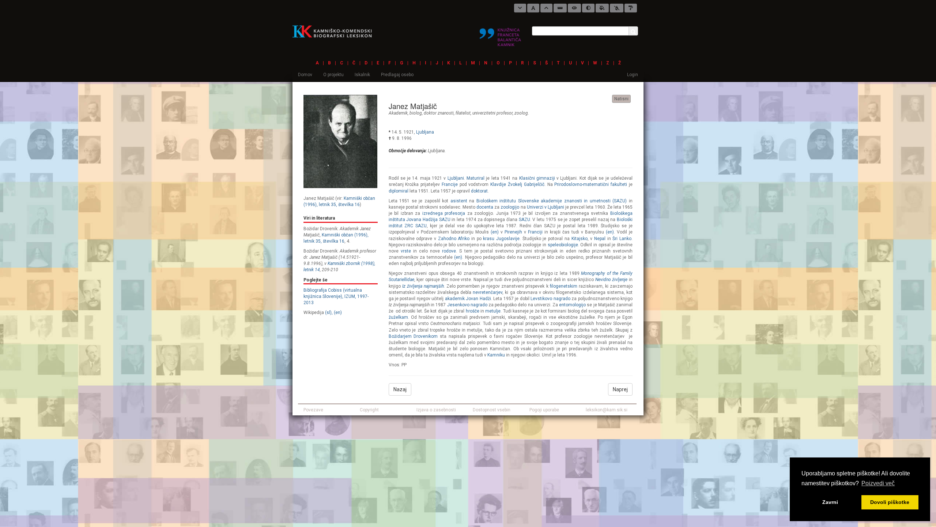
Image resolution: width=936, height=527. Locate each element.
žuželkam (398, 317)
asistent (458, 200)
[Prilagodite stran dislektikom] (588, 8)
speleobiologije (563, 244)
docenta (484, 207)
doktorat (479, 191)
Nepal (599, 238)
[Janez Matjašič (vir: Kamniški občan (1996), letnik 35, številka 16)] (340, 141)
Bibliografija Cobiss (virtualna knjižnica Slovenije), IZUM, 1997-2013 (336, 296)
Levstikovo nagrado (550, 298)
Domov (305, 74)
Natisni (621, 98)
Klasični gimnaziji (537, 178)
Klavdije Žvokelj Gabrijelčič (517, 184)
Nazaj (400, 389)
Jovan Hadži (478, 298)
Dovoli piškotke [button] (889, 502)
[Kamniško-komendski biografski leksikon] (335, 31)
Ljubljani (456, 178)
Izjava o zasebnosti (436, 409)
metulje (493, 311)
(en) (338, 312)
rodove (449, 251)
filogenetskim (563, 286)
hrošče (472, 311)
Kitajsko (579, 238)
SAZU (524, 219)
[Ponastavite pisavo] (533, 8)
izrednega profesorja (443, 213)
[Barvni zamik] (616, 8)
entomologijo (572, 304)
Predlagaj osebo (397, 74)
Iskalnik (362, 74)
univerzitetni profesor (492, 113)
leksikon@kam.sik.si (606, 409)
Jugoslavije (508, 238)
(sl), (329, 312)
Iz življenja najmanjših (423, 286)
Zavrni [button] (830, 502)
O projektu (333, 74)
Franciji (535, 232)
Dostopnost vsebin (491, 409)
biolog (416, 113)
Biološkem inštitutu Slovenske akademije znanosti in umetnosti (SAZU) (551, 200)
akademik (398, 113)
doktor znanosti (439, 113)
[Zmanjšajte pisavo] (520, 8)
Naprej (620, 389)
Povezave (313, 409)
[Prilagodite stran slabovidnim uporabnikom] (574, 8)
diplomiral (398, 191)
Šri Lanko (621, 238)
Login (632, 74)
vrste (406, 251)
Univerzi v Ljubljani (545, 207)
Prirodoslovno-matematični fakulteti (590, 184)
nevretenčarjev (487, 292)
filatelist (463, 113)
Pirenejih (514, 232)
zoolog (521, 113)
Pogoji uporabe (544, 409)
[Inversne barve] (602, 8)
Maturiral (475, 178)
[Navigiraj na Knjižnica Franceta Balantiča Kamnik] (500, 34)
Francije (450, 184)
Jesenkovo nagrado (467, 304)
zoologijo (510, 207)
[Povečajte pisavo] (546, 8)
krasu (488, 238)
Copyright (369, 409)
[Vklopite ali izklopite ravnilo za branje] (560, 8)
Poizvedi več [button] (878, 483)
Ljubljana (425, 132)
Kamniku (496, 355)
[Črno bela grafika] (630, 8)
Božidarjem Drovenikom (413, 336)
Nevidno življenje (611, 279)
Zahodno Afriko (454, 238)
